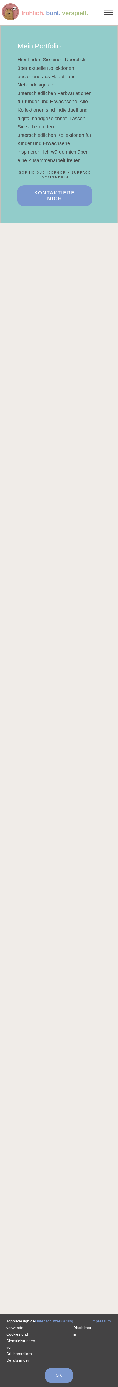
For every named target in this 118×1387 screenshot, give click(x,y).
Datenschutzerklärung (54, 1321)
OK (59, 1375)
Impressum (101, 1321)
